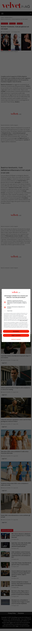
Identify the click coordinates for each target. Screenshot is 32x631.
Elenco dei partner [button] (23, 320)
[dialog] (16, 315)
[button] (16, 311)
